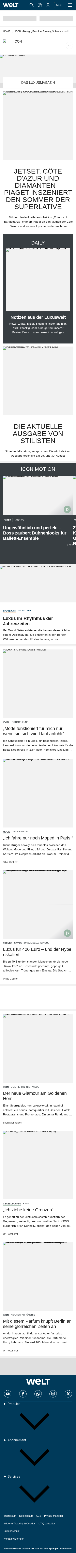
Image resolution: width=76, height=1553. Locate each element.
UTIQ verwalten (47, 1523)
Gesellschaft (12, 1203)
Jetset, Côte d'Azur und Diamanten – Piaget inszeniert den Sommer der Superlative (38, 188)
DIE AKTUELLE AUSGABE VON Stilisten (38, 433)
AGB (38, 1515)
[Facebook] (23, 1393)
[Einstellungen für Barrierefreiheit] (40, 5)
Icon (6, 722)
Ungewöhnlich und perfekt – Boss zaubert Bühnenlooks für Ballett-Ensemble (34, 533)
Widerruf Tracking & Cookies (19, 1523)
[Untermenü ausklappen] (38, 45)
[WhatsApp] (38, 1393)
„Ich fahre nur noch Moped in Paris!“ (38, 837)
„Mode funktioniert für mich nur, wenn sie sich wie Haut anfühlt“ (33, 731)
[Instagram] (53, 1393)
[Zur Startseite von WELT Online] (10, 5)
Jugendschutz (11, 1531)
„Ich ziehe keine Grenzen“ (28, 1210)
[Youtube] (7, 1393)
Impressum (10, 1515)
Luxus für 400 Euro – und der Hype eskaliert (37, 952)
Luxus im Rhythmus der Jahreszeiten (28, 621)
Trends (7, 943)
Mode (6, 832)
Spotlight (9, 610)
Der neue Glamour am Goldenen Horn (35, 1096)
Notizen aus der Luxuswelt (38, 317)
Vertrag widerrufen (14, 1538)
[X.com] (68, 1393)
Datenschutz (26, 1515)
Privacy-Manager (53, 1515)
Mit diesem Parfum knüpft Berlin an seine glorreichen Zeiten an (37, 1324)
